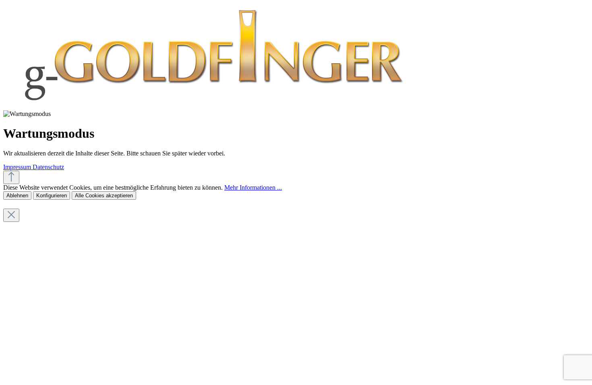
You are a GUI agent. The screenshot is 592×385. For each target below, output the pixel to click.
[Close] (11, 215)
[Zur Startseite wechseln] (211, 106)
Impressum (18, 167)
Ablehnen (17, 195)
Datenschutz (48, 167)
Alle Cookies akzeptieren (104, 195)
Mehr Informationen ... (253, 187)
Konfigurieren (51, 195)
